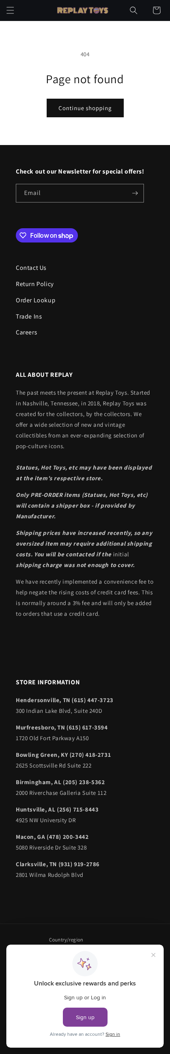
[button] (10, 10)
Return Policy (35, 284)
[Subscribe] (135, 193)
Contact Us (31, 268)
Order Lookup (35, 300)
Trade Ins (29, 316)
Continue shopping (85, 108)
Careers (26, 332)
